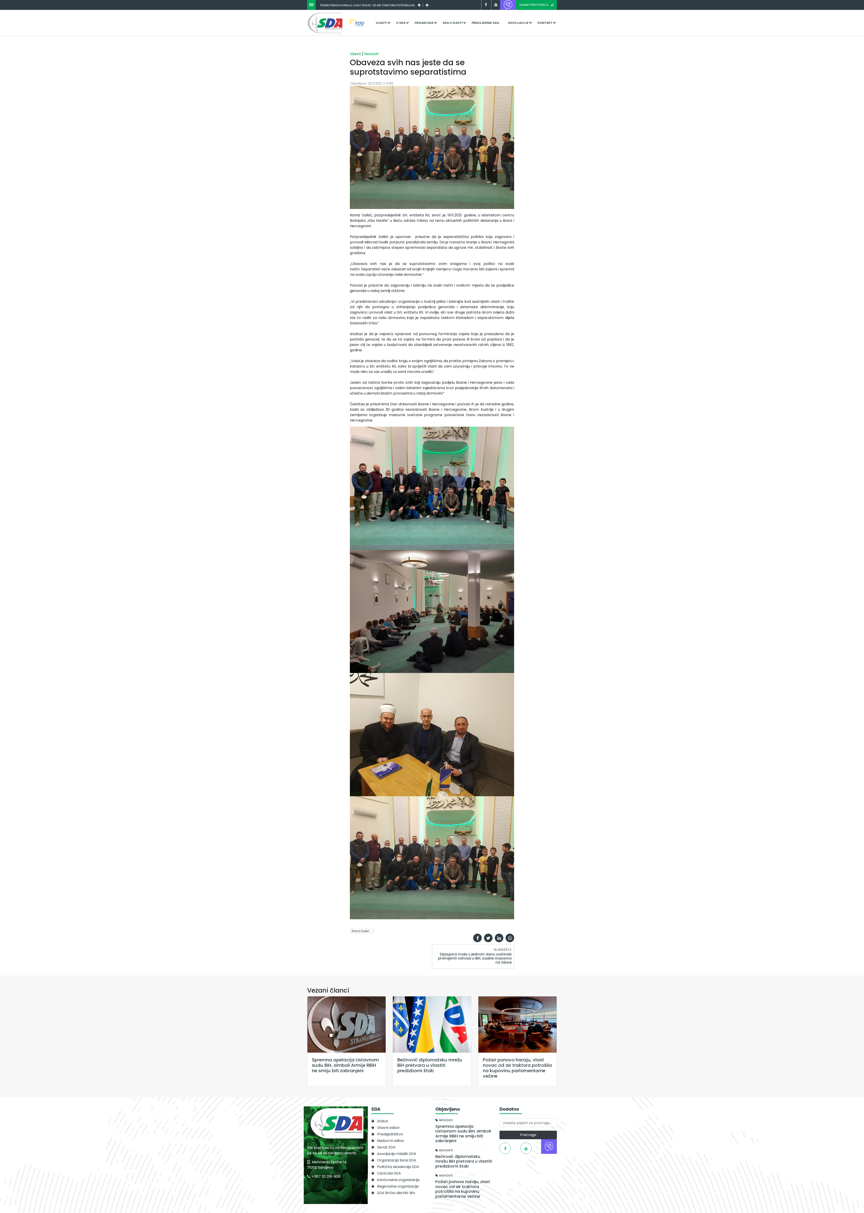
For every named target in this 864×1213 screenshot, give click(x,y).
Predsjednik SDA (485, 23)
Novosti (371, 53)
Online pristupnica (533, 5)
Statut (382, 1121)
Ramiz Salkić (360, 931)
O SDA (400, 23)
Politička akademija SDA (398, 1166)
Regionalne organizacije (398, 1186)
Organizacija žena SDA (396, 1160)
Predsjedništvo (390, 1134)
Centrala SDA (389, 1173)
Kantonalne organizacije (398, 1179)
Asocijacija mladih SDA (396, 1153)
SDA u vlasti (453, 23)
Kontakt (545, 23)
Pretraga (528, 1134)
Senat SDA (386, 1147)
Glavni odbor (388, 1127)
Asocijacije (518, 23)
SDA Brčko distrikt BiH (396, 1192)
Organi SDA (424, 23)
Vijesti (381, 23)
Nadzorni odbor (390, 1140)
